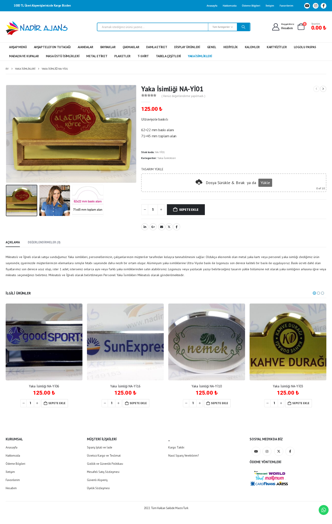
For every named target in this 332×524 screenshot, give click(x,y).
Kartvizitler (277, 47)
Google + (153, 226)
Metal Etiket (96, 56)
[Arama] (243, 27)
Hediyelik (230, 47)
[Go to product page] (44, 341)
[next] (323, 89)
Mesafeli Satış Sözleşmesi (103, 472)
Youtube (256, 451)
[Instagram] (315, 6)
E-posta (161, 226)
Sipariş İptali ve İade (99, 447)
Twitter (169, 226)
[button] (6, 133)
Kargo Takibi (176, 447)
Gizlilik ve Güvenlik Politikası (105, 464)
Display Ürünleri (187, 47)
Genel (211, 47)
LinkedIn (144, 226)
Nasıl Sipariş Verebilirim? (183, 456)
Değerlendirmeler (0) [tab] (44, 242)
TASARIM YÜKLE (152, 169)
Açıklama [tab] (13, 242)
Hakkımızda (229, 5)
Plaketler (122, 56)
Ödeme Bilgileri (251, 5)
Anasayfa (212, 5)
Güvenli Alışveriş (97, 480)
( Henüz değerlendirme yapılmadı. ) (183, 96)
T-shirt (143, 56)
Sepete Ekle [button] (56, 403)
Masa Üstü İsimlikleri (62, 56)
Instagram (266, 451)
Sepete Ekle (189, 209)
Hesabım (11, 488)
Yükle (265, 182)
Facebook (176, 226)
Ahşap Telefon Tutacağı (52, 47)
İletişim (270, 5)
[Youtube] (307, 6)
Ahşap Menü (18, 47)
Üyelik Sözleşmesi (98, 488)
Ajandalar (85, 47)
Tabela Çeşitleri (168, 56)
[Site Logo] (37, 28)
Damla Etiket (156, 47)
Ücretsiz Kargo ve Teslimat (104, 456)
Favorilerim (286, 5)
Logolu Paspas (305, 47)
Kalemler (252, 47)
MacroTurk (181, 508)
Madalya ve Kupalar (24, 56)
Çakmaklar (131, 47)
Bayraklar (108, 47)
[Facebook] (323, 6)
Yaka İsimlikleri (200, 56)
